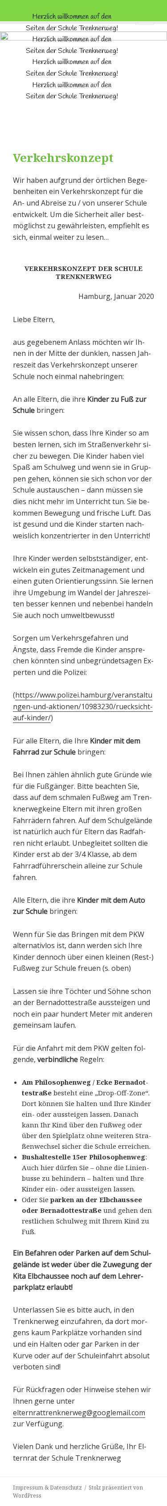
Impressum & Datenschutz (47, 1487)
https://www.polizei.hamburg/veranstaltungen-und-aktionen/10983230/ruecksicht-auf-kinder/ (83, 706)
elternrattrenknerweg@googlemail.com (79, 1412)
